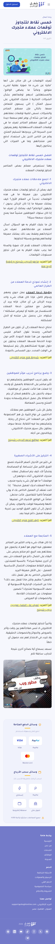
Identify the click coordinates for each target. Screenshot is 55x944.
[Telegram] (27, 938)
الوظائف (48, 855)
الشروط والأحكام (44, 891)
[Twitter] (40, 931)
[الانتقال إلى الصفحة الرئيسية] (37, 4)
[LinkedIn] (14, 931)
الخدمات (48, 850)
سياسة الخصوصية (43, 887)
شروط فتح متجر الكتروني (24, 357)
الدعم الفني (47, 882)
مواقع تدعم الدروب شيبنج (23, 440)
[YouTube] (21, 931)
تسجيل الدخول (12, 5)
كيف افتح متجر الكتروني (25, 520)
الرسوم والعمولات (43, 877)
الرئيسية (48, 841)
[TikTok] (27, 931)
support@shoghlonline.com (24, 905)
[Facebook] (47, 931)
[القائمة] (49, 4)
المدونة (48, 860)
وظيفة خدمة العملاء (39, 292)
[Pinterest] (8, 931)
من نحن (48, 846)
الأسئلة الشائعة (44, 873)
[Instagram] (34, 931)
